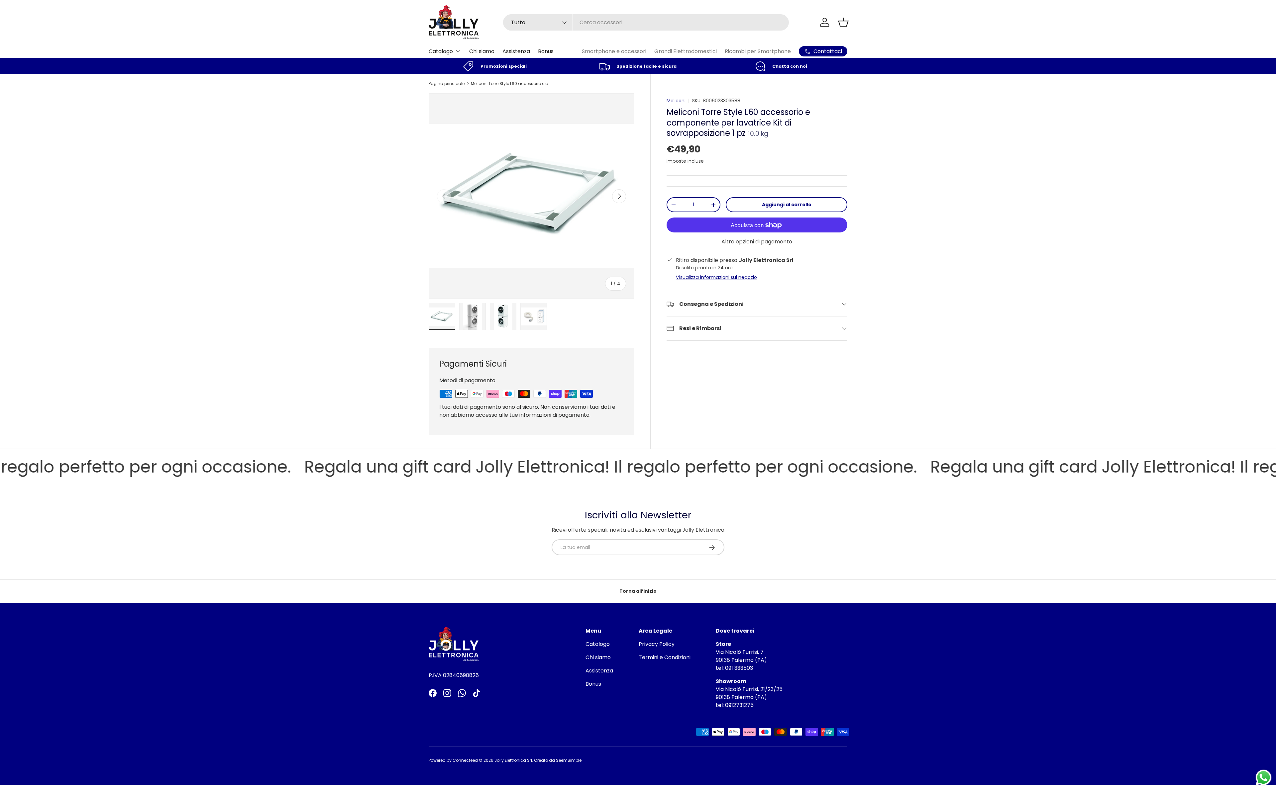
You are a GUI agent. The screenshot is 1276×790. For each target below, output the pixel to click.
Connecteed (465, 760)
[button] (843, 22)
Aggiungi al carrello (786, 204)
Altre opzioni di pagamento (756, 241)
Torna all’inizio (638, 591)
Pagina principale (447, 84)
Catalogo (441, 51)
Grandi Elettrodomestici (685, 51)
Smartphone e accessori (614, 51)
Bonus (546, 51)
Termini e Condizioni (665, 657)
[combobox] (646, 22)
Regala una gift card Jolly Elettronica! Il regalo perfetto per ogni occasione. (567, 467)
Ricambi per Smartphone (758, 51)
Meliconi (676, 100)
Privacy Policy (657, 644)
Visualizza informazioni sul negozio (716, 277)
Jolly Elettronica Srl (513, 760)
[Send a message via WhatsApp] (1263, 777)
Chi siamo (481, 51)
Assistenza (516, 51)
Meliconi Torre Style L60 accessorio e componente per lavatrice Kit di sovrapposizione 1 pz (511, 84)
